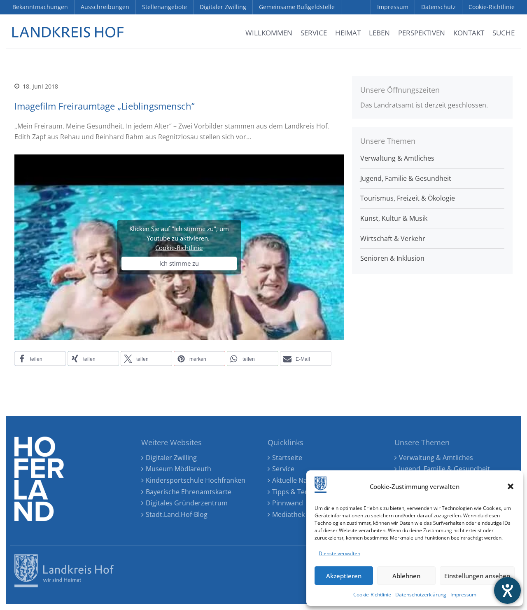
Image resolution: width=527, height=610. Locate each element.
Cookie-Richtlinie (372, 594)
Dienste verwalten (339, 553)
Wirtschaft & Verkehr (392, 238)
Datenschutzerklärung (420, 594)
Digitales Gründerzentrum (187, 502)
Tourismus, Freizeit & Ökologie (407, 198)
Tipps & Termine (297, 491)
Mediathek (288, 514)
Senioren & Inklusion (392, 258)
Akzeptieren (343, 576)
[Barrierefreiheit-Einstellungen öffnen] (507, 590)
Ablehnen (406, 576)
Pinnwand (287, 502)
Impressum (463, 594)
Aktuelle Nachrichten (304, 480)
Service (283, 468)
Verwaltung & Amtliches (397, 158)
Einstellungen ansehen (477, 576)
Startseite (287, 457)
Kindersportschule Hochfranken (195, 480)
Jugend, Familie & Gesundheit (405, 178)
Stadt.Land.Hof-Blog (177, 514)
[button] (510, 486)
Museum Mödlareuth (178, 468)
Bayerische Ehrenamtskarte (188, 491)
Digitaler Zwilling (171, 457)
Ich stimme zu (179, 263)
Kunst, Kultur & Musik (393, 218)
